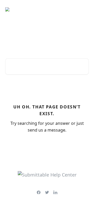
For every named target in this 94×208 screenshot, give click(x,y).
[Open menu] (84, 9)
